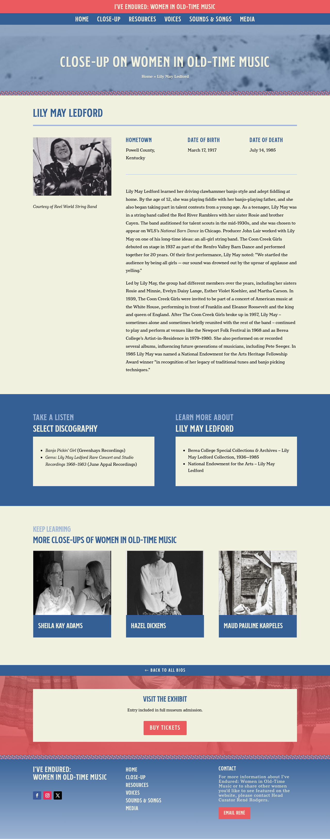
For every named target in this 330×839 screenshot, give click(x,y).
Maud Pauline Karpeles (253, 626)
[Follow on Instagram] (47, 795)
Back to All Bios (168, 670)
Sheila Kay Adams (60, 626)
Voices (172, 19)
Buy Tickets (165, 728)
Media (247, 19)
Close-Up (109, 19)
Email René (234, 813)
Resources (142, 19)
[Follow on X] (58, 795)
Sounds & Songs (210, 19)
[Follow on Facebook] (37, 795)
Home (82, 19)
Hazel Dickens (148, 626)
